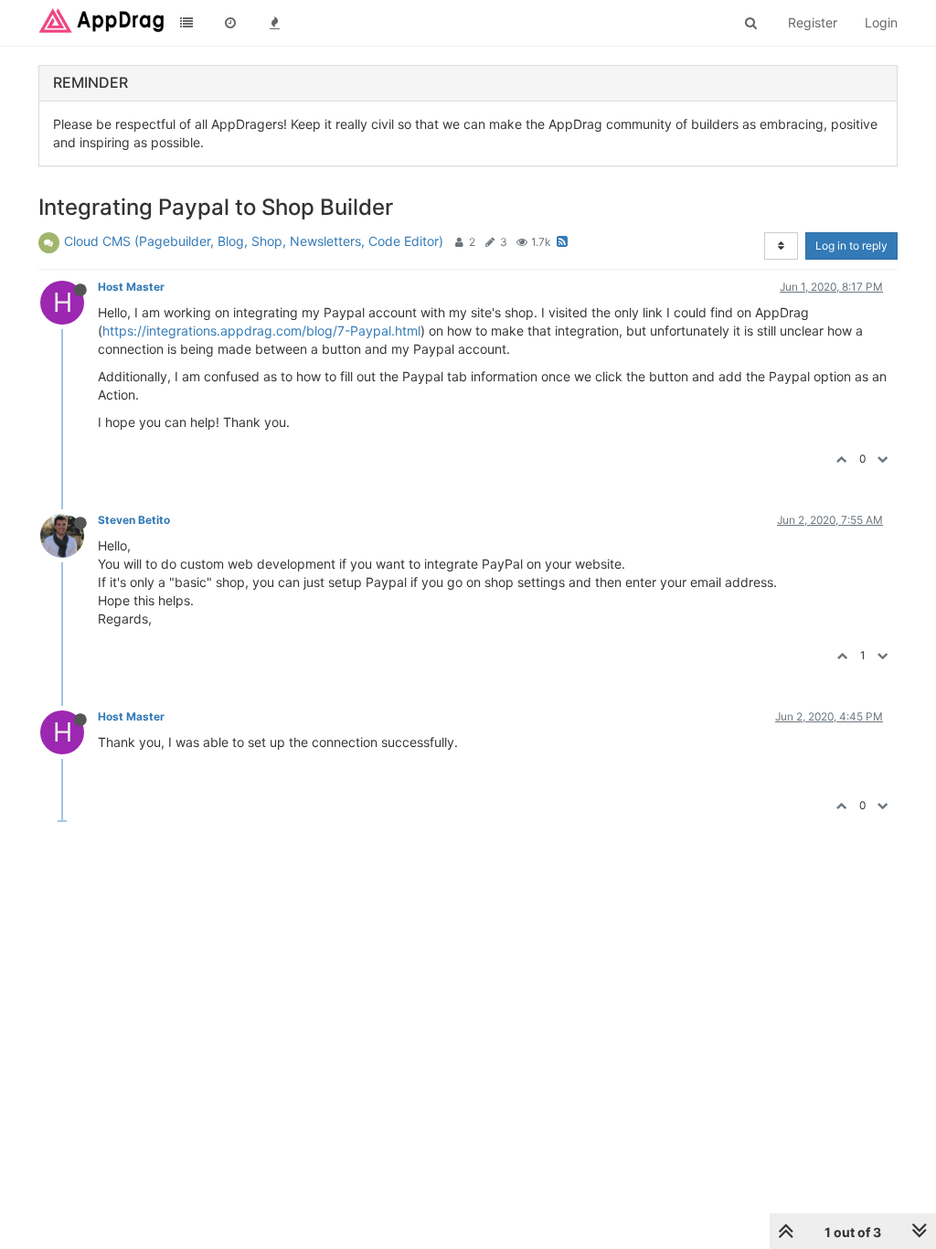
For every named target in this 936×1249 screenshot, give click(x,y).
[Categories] (186, 23)
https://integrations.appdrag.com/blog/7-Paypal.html (261, 330)
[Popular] (274, 23)
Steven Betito (134, 520)
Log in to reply (851, 245)
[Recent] (230, 23)
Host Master (131, 287)
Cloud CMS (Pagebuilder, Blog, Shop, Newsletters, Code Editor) (253, 241)
